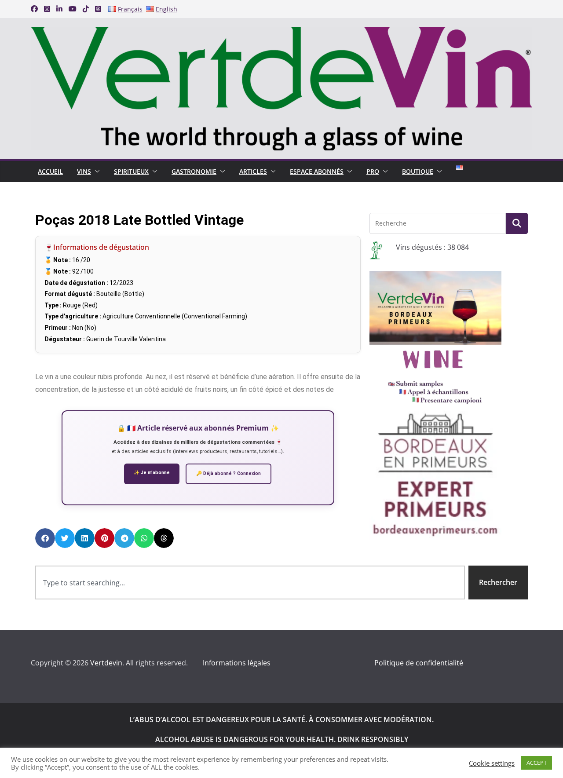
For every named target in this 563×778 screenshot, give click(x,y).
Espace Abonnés (317, 171)
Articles (253, 171)
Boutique (417, 171)
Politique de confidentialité (418, 663)
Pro (372, 171)
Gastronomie (194, 171)
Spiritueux (131, 171)
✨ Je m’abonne (152, 472)
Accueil (50, 171)
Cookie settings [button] (492, 763)
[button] (95, 171)
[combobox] (250, 582)
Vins (84, 171)
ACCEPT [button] (536, 763)
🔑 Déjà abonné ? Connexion (228, 473)
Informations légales (237, 663)
